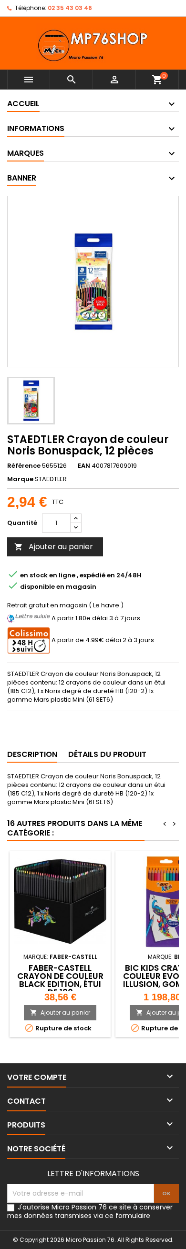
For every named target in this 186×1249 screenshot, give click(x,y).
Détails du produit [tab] (107, 754)
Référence (24, 466)
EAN (84, 466)
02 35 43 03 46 (70, 8)
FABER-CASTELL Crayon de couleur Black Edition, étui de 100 (60, 980)
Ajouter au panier (53, 546)
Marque (20, 479)
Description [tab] (32, 754)
